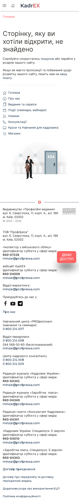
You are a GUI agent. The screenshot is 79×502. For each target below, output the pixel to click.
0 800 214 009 (13, 364)
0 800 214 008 (13, 340)
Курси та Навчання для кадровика (33, 127)
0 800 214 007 (13, 329)
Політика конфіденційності (22, 496)
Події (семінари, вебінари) (27, 110)
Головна (9, 16)
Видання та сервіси (22, 104)
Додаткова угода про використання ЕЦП (31, 488)
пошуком (47, 59)
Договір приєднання (19, 469)
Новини (13, 116)
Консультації (17, 122)
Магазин (14, 133)
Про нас (14, 98)
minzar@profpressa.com (21, 258)
